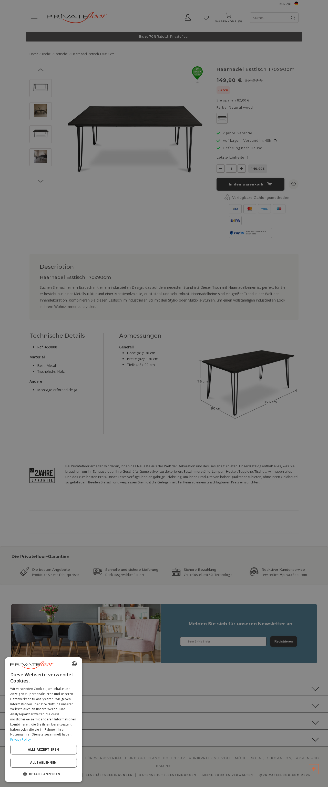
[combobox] (74, 663)
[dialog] (43, 719)
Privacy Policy (20, 739)
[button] (43, 774)
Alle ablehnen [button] (43, 762)
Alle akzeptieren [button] (43, 749)
